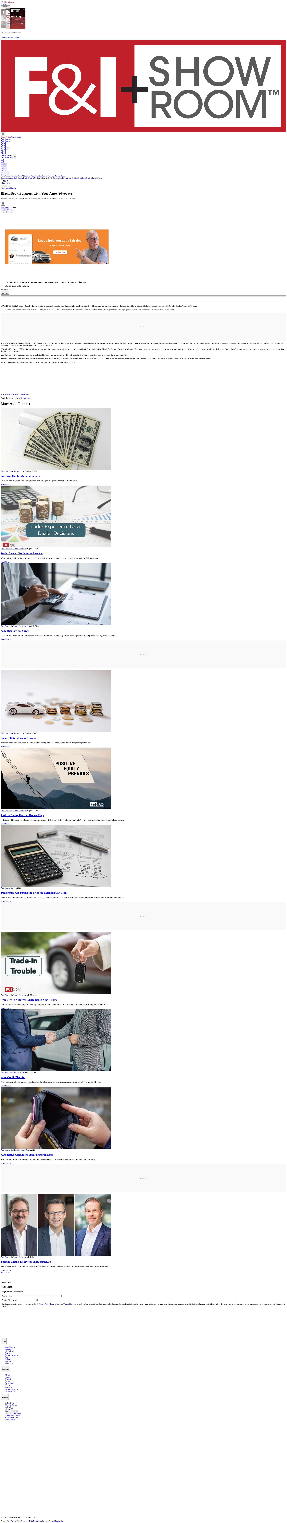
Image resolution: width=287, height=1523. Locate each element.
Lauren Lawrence (19, 549)
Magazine (14, 176)
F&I (2, 160)
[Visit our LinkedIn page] (9, 1287)
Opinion (4, 168)
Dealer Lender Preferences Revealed (22, 553)
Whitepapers (26, 176)
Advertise (24, 178)
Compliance (5, 147)
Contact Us (32, 178)
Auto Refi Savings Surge (15, 630)
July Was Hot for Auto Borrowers (20, 475)
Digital (3, 151)
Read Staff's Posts (7, 210)
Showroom (5, 172)
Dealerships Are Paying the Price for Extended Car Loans (34, 892)
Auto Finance (6, 139)
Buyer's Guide (60, 176)
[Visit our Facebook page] (2, 1287)
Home (3, 188)
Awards (3, 143)
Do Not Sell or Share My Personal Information (47, 1521)
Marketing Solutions (71, 178)
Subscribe (4, 37)
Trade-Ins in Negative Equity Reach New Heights (29, 999)
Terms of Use (16, 1521)
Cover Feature (9, 2)
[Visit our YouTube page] (11, 1287)
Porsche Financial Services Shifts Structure (26, 1261)
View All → (5, 1272)
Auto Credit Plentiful (13, 1077)
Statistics (38, 176)
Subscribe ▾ (6, 6)
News (17, 2)
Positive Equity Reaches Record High (22, 815)
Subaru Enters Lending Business (19, 737)
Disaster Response (7, 155)
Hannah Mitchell (19, 471)
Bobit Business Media (56, 178)
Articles (21, 2)
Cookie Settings (42, 178)
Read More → (6, 484)
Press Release (97, 178)
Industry (4, 164)
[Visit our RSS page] (6, 1287)
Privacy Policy (6, 1521)
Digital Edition (14, 37)
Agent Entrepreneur (23, 398)
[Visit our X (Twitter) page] (4, 1287)
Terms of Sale (25, 1521)
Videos (32, 176)
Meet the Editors (15, 178)
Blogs (19, 176)
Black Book (10, 394)
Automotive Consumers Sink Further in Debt (27, 1154)
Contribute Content (85, 178)
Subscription (5, 178)
